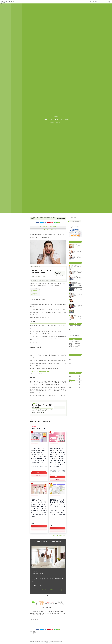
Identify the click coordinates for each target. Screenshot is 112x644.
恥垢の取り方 (33, 291)
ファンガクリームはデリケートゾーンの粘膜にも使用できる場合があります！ (77, 246)
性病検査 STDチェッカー (61, 218)
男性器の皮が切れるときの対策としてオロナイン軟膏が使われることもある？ (78, 272)
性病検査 (74, 387)
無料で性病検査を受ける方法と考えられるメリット (75, 335)
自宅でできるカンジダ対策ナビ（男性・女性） (7, 2)
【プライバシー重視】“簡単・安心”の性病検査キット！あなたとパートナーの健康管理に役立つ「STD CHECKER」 (75, 329)
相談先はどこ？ (33, 294)
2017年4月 (70, 368)
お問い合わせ (99, 1)
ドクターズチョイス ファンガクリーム (49, 229)
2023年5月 (70, 362)
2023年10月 (70, 359)
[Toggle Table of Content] (38, 289)
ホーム (85, 1)
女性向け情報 (74, 381)
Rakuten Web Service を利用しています (59, 535)
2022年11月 (70, 363)
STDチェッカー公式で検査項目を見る (58, 273)
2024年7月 (70, 358)
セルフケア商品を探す (104, 1)
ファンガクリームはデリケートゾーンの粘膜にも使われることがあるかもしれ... (77, 317)
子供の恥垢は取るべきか (34, 290)
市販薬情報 (74, 376)
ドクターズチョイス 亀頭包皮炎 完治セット (49, 226)
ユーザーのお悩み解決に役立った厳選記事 (92, 1)
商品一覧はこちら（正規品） (48, 589)
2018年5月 (70, 367)
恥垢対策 (56, 116)
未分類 (74, 384)
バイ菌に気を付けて (34, 293)
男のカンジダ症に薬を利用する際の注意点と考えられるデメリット (77, 252)
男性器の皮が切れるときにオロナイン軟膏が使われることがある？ (77, 284)
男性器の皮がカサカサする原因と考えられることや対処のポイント (77, 278)
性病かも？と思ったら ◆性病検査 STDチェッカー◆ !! (40, 371)
